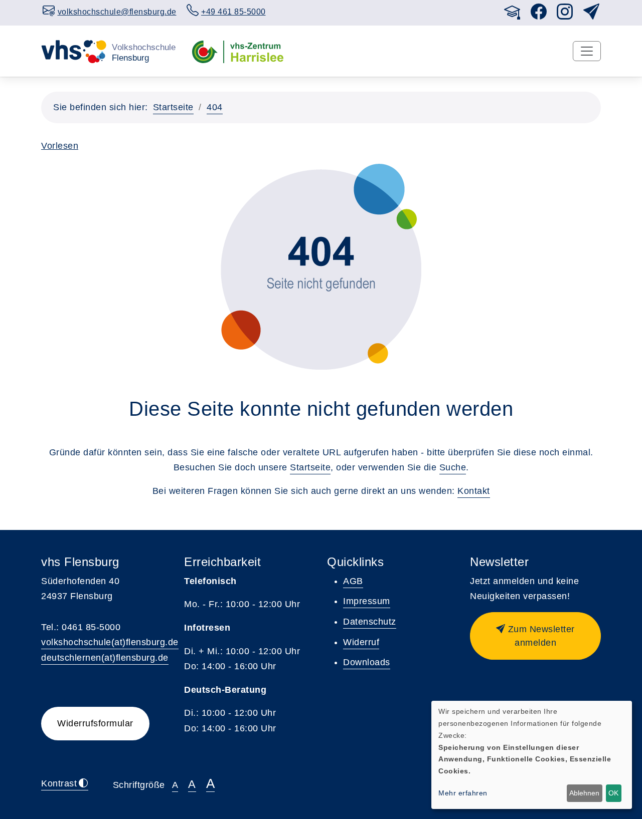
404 (215, 107)
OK (613, 793)
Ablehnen (584, 793)
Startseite (173, 107)
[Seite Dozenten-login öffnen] (512, 15)
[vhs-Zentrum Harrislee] (237, 50)
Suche (452, 467)
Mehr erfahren (463, 793)
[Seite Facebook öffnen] (539, 15)
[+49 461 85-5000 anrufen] (494, 10)
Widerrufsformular (95, 723)
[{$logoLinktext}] (108, 50)
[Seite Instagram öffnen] (565, 15)
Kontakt (473, 491)
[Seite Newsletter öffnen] (591, 15)
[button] (535, 636)
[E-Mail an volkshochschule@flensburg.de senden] (484, 10)
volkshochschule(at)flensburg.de (110, 642)
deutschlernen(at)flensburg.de (105, 658)
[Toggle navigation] (587, 51)
